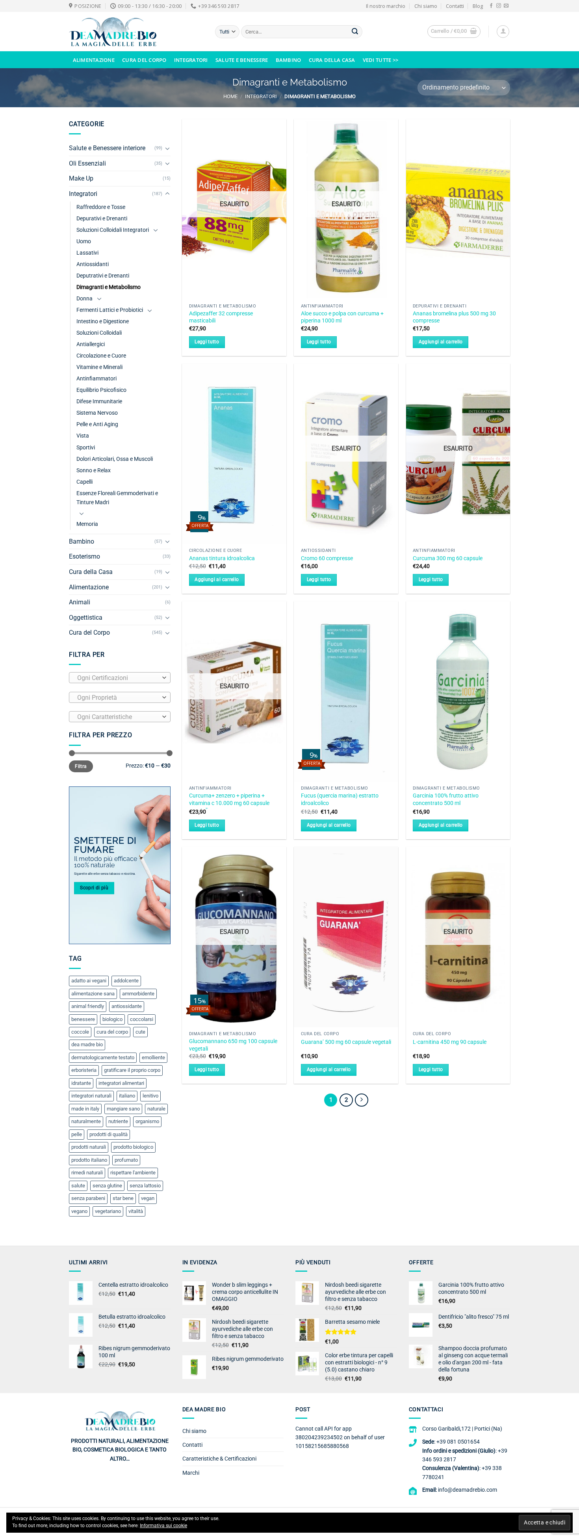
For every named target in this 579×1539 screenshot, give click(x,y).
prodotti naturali (88, 1147)
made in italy (85, 1109)
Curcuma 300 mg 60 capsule (447, 558)
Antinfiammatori (96, 378)
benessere (83, 1019)
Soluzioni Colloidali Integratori (112, 230)
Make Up (81, 178)
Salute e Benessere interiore (107, 148)
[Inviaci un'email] (506, 6)
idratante (81, 1083)
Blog (478, 5)
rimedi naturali (87, 1173)
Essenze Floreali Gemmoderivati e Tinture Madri (117, 498)
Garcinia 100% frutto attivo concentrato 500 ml (446, 799)
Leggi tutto (207, 342)
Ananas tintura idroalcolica (222, 558)
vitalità (135, 1211)
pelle (76, 1134)
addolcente (126, 981)
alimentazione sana (93, 994)
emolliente (153, 1057)
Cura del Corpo (144, 59)
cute (140, 1032)
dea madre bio (87, 1044)
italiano (127, 1096)
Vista (82, 435)
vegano (79, 1211)
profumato (126, 1160)
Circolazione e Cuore (101, 355)
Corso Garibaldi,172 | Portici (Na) (462, 1428)
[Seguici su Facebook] (491, 6)
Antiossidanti (92, 264)
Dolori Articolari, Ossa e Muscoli (114, 459)
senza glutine (107, 1186)
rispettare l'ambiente (133, 1173)
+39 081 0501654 (458, 1441)
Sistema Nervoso (97, 413)
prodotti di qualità (108, 1134)
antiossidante (126, 1006)
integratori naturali (91, 1096)
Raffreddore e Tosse (100, 207)
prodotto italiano (89, 1160)
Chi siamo (425, 5)
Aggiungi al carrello (441, 342)
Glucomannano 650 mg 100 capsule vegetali (233, 1045)
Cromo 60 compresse (327, 558)
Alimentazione (94, 59)
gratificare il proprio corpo (132, 1070)
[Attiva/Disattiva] (167, 148)
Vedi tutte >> (380, 59)
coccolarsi (141, 1019)
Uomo (83, 241)
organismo (147, 1121)
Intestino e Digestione (102, 321)
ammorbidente (138, 994)
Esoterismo (84, 556)
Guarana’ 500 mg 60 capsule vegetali (346, 1042)
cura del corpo (112, 1032)
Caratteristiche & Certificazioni (219, 1458)
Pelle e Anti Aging (97, 424)
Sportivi (85, 447)
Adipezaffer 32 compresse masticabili (221, 317)
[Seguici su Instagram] (498, 6)
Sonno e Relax (93, 470)
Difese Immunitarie (99, 401)
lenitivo (150, 1096)
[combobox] (120, 677)
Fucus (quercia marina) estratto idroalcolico (340, 799)
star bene (123, 1198)
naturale (156, 1109)
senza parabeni (88, 1198)
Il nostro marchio (385, 5)
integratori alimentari (121, 1083)
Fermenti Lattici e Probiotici (109, 310)
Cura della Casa (332, 59)
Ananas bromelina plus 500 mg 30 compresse (454, 317)
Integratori (191, 59)
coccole (80, 1032)
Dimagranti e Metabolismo (108, 287)
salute (78, 1186)
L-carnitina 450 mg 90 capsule (449, 1042)
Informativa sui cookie (163, 1525)
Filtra (81, 766)
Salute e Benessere (241, 59)
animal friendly (87, 1006)
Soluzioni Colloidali (99, 333)
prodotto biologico (133, 1147)
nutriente (118, 1121)
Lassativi (87, 253)
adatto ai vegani (88, 981)
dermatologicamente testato (102, 1057)
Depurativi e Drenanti (101, 218)
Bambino (288, 59)
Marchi (190, 1473)
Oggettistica (85, 617)
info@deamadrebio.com (467, 1490)
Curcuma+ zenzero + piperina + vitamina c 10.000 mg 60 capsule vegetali (229, 803)
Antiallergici (90, 344)
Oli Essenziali (87, 163)
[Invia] (355, 32)
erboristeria (83, 1070)
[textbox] (117, 678)
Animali (79, 602)
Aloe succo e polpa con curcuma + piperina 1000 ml (342, 317)
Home (230, 96)
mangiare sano (123, 1109)
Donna (84, 298)
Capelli (84, 482)
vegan (147, 1198)
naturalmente (86, 1121)
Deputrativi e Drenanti (102, 275)
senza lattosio (145, 1186)
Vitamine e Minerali (99, 367)
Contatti (455, 5)
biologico (112, 1019)
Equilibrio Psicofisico (101, 390)
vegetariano (108, 1211)
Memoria (87, 524)
